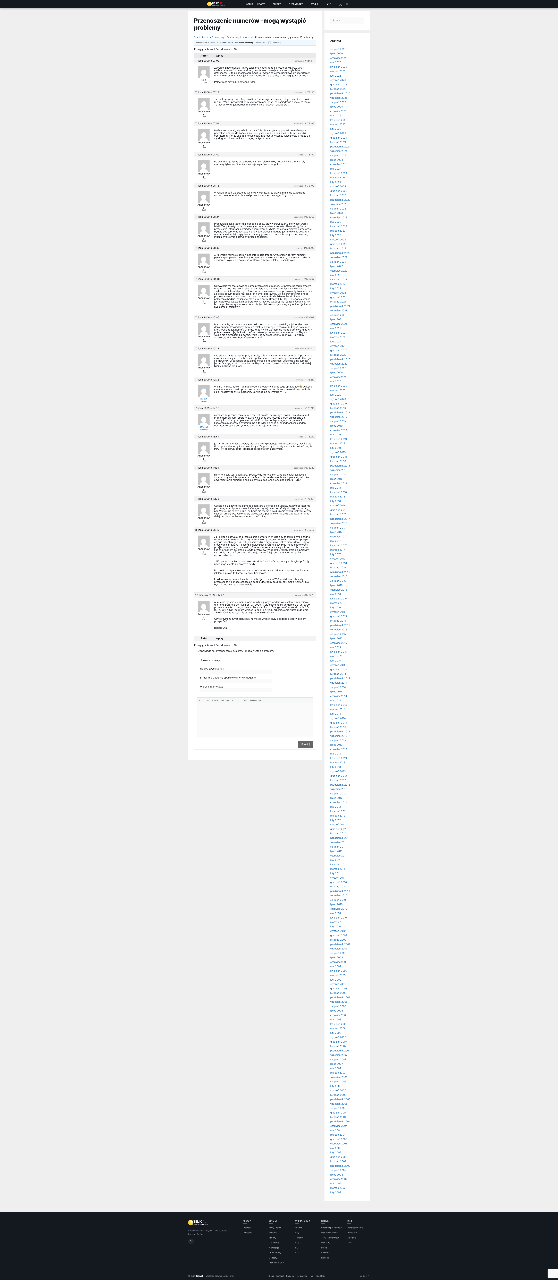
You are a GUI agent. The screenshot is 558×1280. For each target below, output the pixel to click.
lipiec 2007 (336, 1063)
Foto (349, 1242)
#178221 (309, 498)
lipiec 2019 (336, 425)
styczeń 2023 (338, 239)
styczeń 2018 (338, 505)
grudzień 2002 (338, 1156)
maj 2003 (335, 1148)
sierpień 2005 (338, 1108)
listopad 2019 (338, 408)
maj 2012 (335, 806)
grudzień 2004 (338, 1112)
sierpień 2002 (338, 1170)
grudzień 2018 (338, 456)
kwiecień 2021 (338, 332)
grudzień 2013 (338, 722)
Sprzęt (277, 4)
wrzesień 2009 (339, 948)
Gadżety (273, 1257)
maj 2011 (335, 860)
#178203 (309, 248)
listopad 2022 (338, 248)
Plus (297, 1242)
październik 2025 (340, 93)
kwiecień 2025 (338, 120)
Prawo (324, 1247)
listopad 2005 (338, 1094)
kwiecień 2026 (338, 66)
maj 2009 (335, 966)
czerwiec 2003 (338, 1143)
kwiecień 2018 (338, 492)
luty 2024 (335, 182)
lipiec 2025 (336, 106)
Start (249, 4)
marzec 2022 (337, 283)
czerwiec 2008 (338, 1015)
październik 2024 (340, 146)
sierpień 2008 (338, 1006)
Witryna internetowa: (212, 686)
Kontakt (280, 1276)
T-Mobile (299, 1237)
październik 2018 (340, 465)
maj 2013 (335, 753)
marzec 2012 (337, 815)
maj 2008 (335, 1019)
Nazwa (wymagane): (212, 668)
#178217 (309, 379)
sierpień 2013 (338, 740)
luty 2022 (335, 288)
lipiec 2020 (336, 372)
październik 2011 (340, 837)
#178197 (309, 154)
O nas (271, 1276)
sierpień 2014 (338, 687)
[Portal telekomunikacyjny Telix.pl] (199, 1223)
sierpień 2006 (338, 1081)
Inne (328, 4)
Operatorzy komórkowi (240, 37)
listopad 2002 (338, 1161)
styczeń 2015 (338, 665)
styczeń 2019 (338, 452)
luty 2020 (335, 394)
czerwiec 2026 (338, 58)
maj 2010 (335, 913)
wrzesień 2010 (338, 895)
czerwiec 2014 (338, 696)
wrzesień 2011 (338, 842)
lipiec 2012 (336, 797)
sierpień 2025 (338, 102)
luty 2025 (335, 128)
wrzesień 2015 (338, 629)
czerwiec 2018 (338, 483)
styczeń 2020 (338, 399)
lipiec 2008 (336, 1010)
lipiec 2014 (336, 691)
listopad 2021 (338, 301)
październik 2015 (340, 625)
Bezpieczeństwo (355, 1227)
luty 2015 (335, 660)
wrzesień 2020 (338, 363)
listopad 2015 (338, 620)
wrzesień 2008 (338, 1001)
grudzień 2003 (338, 1139)
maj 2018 (335, 487)
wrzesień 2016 (338, 576)
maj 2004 (335, 1130)
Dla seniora (274, 1242)
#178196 (309, 123)
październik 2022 (340, 252)
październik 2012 (340, 784)
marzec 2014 (337, 709)
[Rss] (191, 1241)
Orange (298, 1227)
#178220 (309, 467)
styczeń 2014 (338, 718)
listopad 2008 (338, 992)
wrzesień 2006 (339, 1077)
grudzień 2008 (338, 988)
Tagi (311, 1276)
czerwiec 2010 (338, 908)
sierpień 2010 (338, 899)
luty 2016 (335, 607)
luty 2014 (335, 713)
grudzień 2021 (338, 297)
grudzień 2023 (338, 190)
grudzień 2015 (338, 616)
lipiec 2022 (336, 266)
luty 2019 (335, 447)
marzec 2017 (337, 549)
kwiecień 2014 (338, 704)
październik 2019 (340, 412)
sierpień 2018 (338, 474)
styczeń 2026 (338, 80)
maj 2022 (335, 275)
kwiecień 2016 (338, 598)
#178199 (309, 185)
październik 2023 (340, 199)
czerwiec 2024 (338, 164)
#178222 (309, 530)
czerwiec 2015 (338, 642)
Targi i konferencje (330, 1237)
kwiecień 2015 (338, 651)
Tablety (272, 1237)
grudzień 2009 (338, 935)
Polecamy (247, 1232)
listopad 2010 (338, 886)
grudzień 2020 (338, 350)
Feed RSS (320, 1276)
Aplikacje (351, 1237)
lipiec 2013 (336, 744)
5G (296, 1247)
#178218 (309, 408)
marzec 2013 (337, 762)
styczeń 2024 (338, 186)
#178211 (309, 348)
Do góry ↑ (365, 1276)
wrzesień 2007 (338, 1054)
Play (297, 1232)
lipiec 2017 (336, 532)
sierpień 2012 (338, 793)
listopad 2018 (338, 461)
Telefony (273, 1232)
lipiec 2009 (336, 957)
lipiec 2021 (336, 319)
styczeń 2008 (338, 1037)
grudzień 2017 (338, 510)
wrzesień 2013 (338, 735)
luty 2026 (335, 75)
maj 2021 (335, 328)
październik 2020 (340, 359)
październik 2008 (340, 997)
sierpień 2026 (338, 49)
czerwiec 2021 (338, 323)
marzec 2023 (338, 230)
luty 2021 (335, 341)
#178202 (309, 216)
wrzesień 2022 (338, 257)
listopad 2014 (338, 673)
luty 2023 (335, 235)
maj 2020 (335, 381)
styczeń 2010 (338, 930)
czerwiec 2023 (338, 217)
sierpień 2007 (338, 1059)
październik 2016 (340, 572)
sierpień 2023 (338, 208)
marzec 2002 (338, 1187)
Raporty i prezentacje (331, 1227)
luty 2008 (335, 1032)
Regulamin (302, 1276)
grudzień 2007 (338, 1041)
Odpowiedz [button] (299, 61)
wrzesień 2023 (338, 204)
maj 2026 (335, 62)
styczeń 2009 (338, 984)
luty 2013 (335, 767)
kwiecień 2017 (338, 545)
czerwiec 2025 (338, 111)
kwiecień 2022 (338, 279)
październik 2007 (340, 1050)
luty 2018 (335, 501)
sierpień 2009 (338, 953)
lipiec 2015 (336, 638)
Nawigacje (274, 1247)
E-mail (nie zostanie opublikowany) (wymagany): (228, 677)
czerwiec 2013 (338, 749)
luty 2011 (335, 873)
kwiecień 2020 (338, 385)
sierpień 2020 (338, 368)
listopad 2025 (338, 88)
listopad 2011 (338, 833)
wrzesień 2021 (338, 310)
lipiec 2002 (336, 1174)
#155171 (309, 60)
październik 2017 (340, 518)
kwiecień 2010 (338, 917)
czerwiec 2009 (338, 962)
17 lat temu (258, 43)
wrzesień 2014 (338, 682)
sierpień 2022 (338, 261)
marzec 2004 (338, 1134)
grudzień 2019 (338, 403)
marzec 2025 (337, 124)
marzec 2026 (338, 71)
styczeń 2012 (338, 824)
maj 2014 (335, 700)
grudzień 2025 (338, 84)
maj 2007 (335, 1068)
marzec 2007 (338, 1072)
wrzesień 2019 (338, 416)
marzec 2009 (338, 975)
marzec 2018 (337, 496)
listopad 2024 (338, 142)
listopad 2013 (338, 727)
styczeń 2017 (338, 558)
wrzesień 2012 (338, 789)
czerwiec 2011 (338, 855)
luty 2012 (335, 820)
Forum (205, 37)
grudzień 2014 (338, 669)
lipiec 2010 (336, 904)
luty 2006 (335, 1086)
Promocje (247, 1227)
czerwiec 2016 (338, 589)
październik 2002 (340, 1165)
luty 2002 (335, 1192)
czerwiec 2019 (338, 430)
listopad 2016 (338, 567)
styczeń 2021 (338, 345)
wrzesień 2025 (338, 97)
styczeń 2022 (338, 292)
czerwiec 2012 (338, 802)
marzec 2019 (337, 443)
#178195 (309, 92)
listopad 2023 (338, 195)
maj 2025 (335, 115)
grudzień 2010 (338, 882)
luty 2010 (335, 926)
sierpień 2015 (338, 634)
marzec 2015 (337, 656)
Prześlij (305, 744)
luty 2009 (335, 979)
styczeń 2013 (338, 771)
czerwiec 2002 (338, 1179)
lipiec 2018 (336, 478)
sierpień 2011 (337, 846)
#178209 (309, 317)
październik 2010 (340, 891)
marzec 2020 (338, 390)
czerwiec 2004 (338, 1125)
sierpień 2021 (338, 315)
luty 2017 (335, 554)
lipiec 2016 (336, 585)
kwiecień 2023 (338, 226)
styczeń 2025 (338, 133)
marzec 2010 (337, 922)
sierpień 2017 (338, 527)
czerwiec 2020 (338, 377)
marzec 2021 (337, 337)
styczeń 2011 (337, 877)
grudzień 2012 (338, 775)
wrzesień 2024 (338, 151)
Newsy (261, 4)
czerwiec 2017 (338, 536)
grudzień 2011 (338, 829)
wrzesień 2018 (338, 470)
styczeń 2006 (338, 1090)
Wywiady (325, 1242)
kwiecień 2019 (338, 439)
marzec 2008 (338, 1028)
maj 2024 (335, 168)
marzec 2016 (337, 602)
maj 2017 (335, 540)
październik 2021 (340, 306)
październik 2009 (340, 944)
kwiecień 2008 (338, 1024)
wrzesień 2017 (338, 523)
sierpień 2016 (338, 580)
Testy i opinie (275, 1227)
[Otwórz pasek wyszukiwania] (347, 4)
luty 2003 (335, 1152)
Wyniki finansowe (329, 1232)
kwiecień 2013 (338, 758)
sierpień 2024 (338, 155)
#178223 (309, 595)
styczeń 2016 (338, 611)
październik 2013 (340, 731)
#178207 (309, 279)
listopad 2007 (338, 1046)
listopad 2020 (338, 354)
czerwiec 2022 (338, 270)
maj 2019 (335, 434)
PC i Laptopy (275, 1252)
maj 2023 (335, 221)
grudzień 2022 (338, 244)
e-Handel (325, 1252)
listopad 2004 (338, 1117)
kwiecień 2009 (338, 970)
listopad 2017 (338, 514)
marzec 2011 (337, 868)
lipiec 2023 (336, 213)
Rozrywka (352, 1232)
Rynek (314, 4)
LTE (297, 1252)
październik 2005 (340, 1099)
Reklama (325, 1257)
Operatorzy (296, 4)
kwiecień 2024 (338, 173)
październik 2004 (340, 1121)
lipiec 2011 (336, 851)
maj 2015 (335, 647)
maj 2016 (335, 594)
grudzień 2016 (338, 563)
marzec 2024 (338, 177)
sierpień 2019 (338, 421)
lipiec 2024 (336, 159)
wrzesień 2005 (338, 1103)
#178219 (309, 436)
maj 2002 (335, 1183)
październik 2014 (340, 678)
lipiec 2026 (336, 53)
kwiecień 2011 (338, 864)
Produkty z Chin (276, 1262)
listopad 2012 (338, 780)
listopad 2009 (338, 939)
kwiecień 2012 (338, 811)
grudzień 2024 (338, 137)
